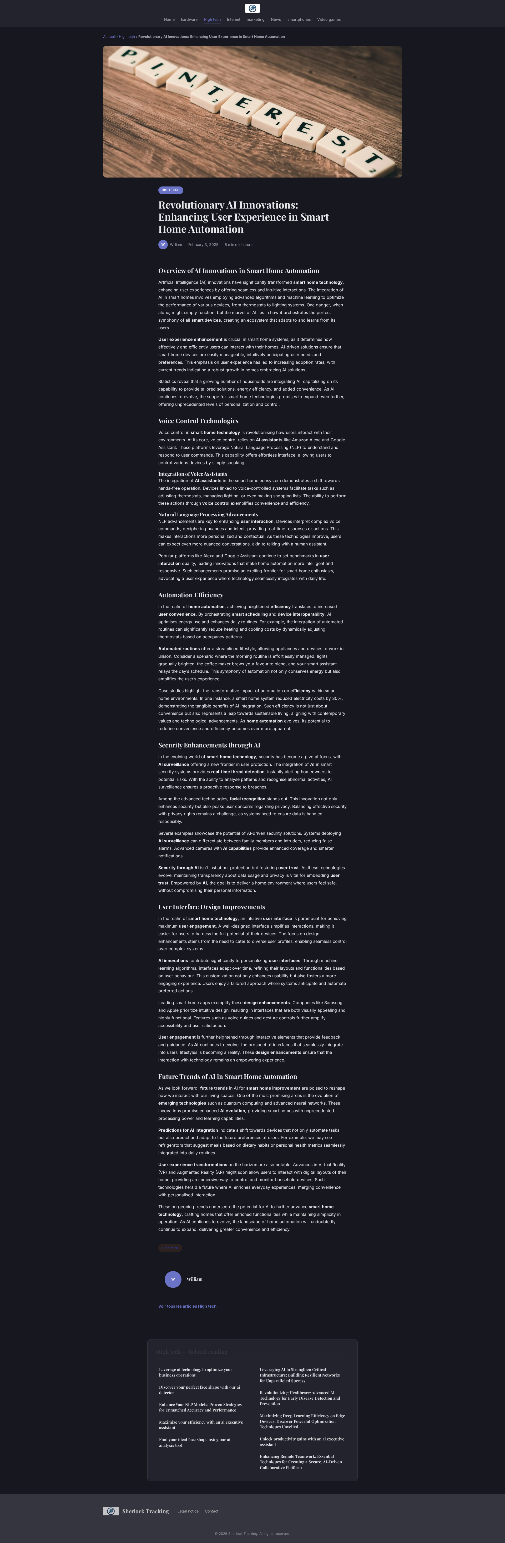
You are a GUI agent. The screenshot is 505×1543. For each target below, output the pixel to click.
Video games (329, 19)
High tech (212, 19)
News (276, 19)
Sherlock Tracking (145, 1511)
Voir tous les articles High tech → (189, 1306)
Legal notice (188, 1511)
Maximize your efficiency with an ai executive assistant (201, 1424)
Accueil (109, 36)
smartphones (299, 19)
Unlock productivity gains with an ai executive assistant (302, 1441)
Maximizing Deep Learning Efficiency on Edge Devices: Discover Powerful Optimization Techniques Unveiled (302, 1421)
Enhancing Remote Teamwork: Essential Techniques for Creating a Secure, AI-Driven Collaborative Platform (301, 1462)
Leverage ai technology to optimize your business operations (195, 1372)
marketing (256, 19)
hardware (189, 19)
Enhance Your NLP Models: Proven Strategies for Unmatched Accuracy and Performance (200, 1407)
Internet (233, 19)
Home (169, 19)
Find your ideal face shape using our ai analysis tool (194, 1442)
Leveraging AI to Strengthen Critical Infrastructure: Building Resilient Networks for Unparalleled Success (300, 1375)
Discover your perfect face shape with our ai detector (199, 1389)
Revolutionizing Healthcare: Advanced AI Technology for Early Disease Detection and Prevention (300, 1398)
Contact (212, 1511)
